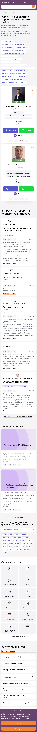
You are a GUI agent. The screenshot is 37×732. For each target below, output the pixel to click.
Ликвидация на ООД (20, 50)
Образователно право (8, 235)
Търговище (19, 549)
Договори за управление (8, 41)
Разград (4, 549)
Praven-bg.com (9, 2)
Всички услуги (9, 12)
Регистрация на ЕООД (7, 70)
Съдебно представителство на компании (12, 79)
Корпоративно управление (21, 47)
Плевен (15, 540)
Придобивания (5, 67)
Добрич (11, 543)
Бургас (16, 534)
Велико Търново (7, 540)
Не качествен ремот (13, 277)
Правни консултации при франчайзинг (11, 59)
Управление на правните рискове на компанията (14, 82)
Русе (19, 537)
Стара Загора (6, 537)
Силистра (11, 549)
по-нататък (13, 35)
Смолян (28, 546)
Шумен (29, 540)
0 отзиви (20, 109)
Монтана (29, 543)
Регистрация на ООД (7, 76)
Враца (23, 543)
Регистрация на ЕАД (29, 67)
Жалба (6, 346)
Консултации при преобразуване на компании (13, 44)
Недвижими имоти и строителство (12, 312)
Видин (10, 546)
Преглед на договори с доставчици (10, 62)
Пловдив (5, 534)
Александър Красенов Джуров (18, 106)
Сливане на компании (20, 76)
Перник (4, 543)
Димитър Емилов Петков (18, 165)
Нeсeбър (5, 552)
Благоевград (24, 534)
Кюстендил (22, 540)
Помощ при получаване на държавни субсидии (15, 386)
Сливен (17, 543)
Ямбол (4, 546)
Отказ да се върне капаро (15, 381)
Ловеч (22, 546)
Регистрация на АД (16, 67)
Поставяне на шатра (13, 307)
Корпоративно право (7, 47)
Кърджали (27, 549)
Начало (3, 12)
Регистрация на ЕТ (20, 70)
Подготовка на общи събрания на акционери (13, 53)
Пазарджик (26, 537)
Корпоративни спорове (26, 117)
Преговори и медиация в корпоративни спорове (14, 65)
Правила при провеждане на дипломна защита (17, 229)
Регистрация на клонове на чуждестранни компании (15, 73)
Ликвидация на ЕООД (7, 50)
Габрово (16, 546)
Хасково (14, 537)
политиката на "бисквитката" (10, 716)
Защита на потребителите (9, 281)
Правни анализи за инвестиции (9, 56)
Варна (11, 534)
